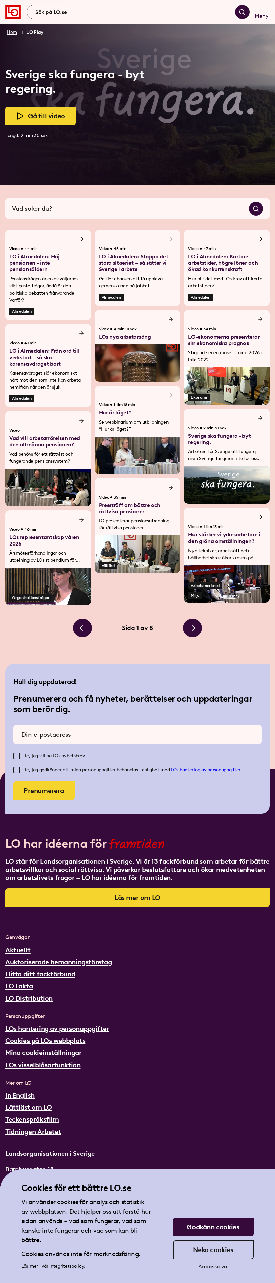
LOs (175, 770)
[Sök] (242, 12)
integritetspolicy (66, 1266)
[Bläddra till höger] (192, 628)
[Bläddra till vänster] (82, 628)
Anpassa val (213, 1266)
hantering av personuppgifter (210, 770)
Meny (262, 16)
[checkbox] (16, 756)
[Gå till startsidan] (13, 12)
